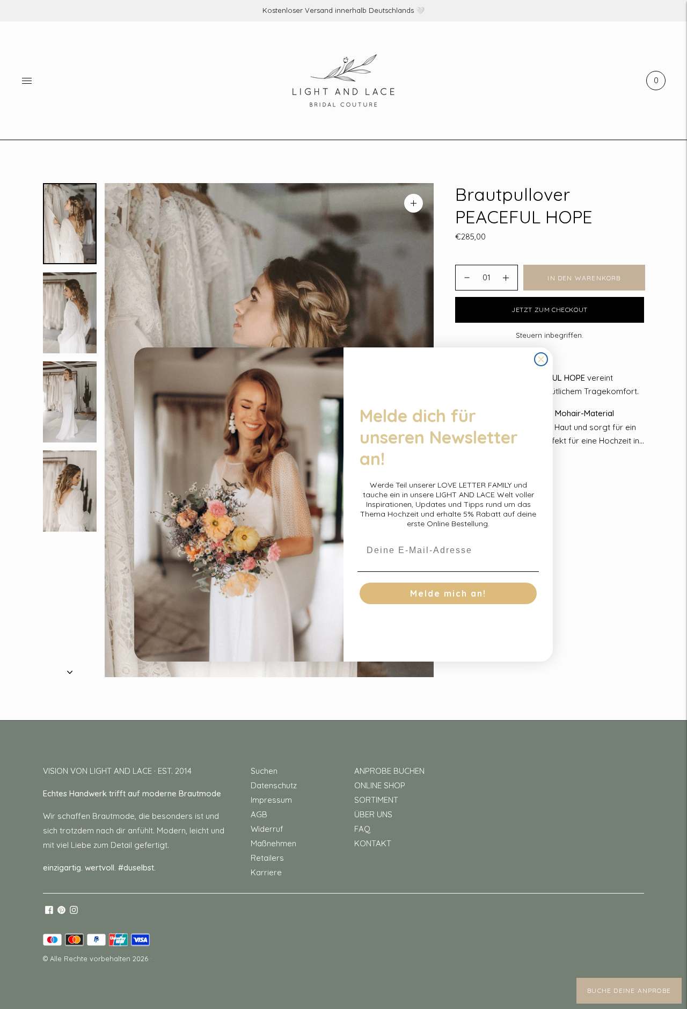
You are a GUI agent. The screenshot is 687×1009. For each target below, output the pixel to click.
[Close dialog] (541, 359)
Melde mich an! (448, 593)
